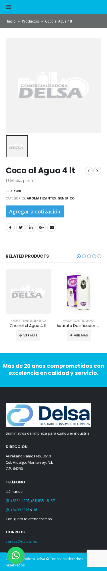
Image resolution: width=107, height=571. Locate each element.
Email (51, 227)
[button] (78, 256)
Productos (30, 21)
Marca (89, 320)
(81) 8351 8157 (43, 500)
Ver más (30, 335)
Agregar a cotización (34, 211)
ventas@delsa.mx (21, 541)
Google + (41, 227)
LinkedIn (31, 227)
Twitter (20, 227)
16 (35, 509)
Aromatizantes (41, 198)
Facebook (10, 227)
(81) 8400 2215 (17, 509)
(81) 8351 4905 (17, 500)
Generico (66, 198)
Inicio (11, 21)
